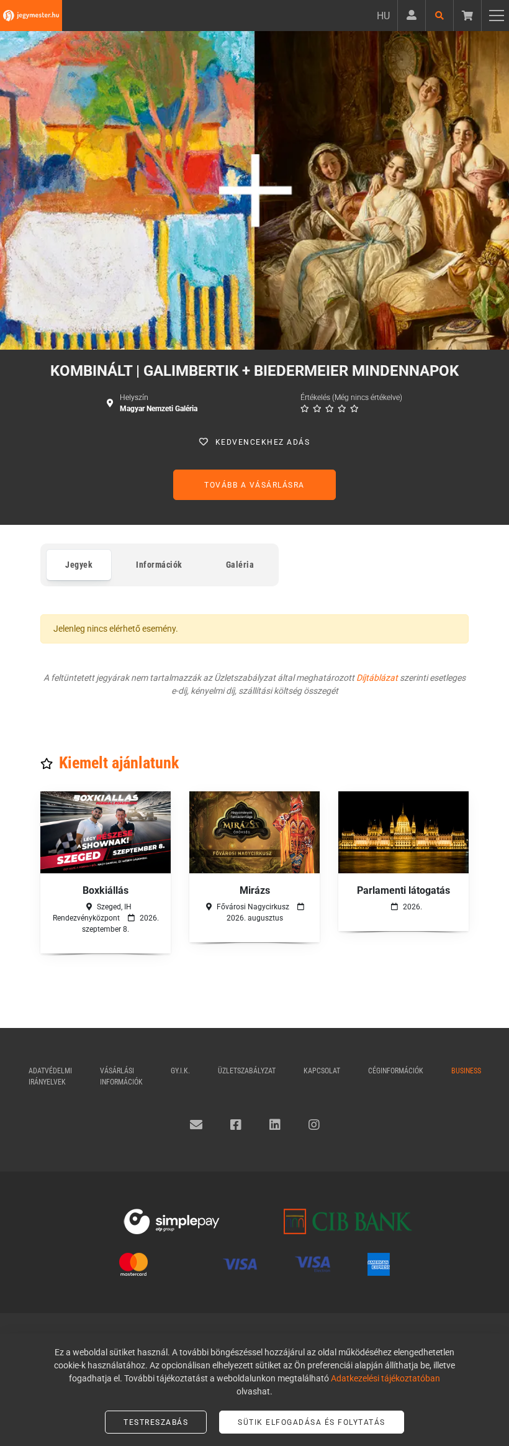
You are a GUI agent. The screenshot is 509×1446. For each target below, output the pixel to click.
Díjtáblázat (377, 678)
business (466, 1070)
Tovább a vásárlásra (254, 485)
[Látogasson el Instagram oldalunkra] (314, 1125)
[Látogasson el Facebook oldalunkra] (235, 1125)
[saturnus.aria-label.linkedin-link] (275, 1125)
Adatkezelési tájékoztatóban (385, 1378)
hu (383, 16)
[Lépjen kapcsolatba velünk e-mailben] (196, 1125)
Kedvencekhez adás (262, 442)
